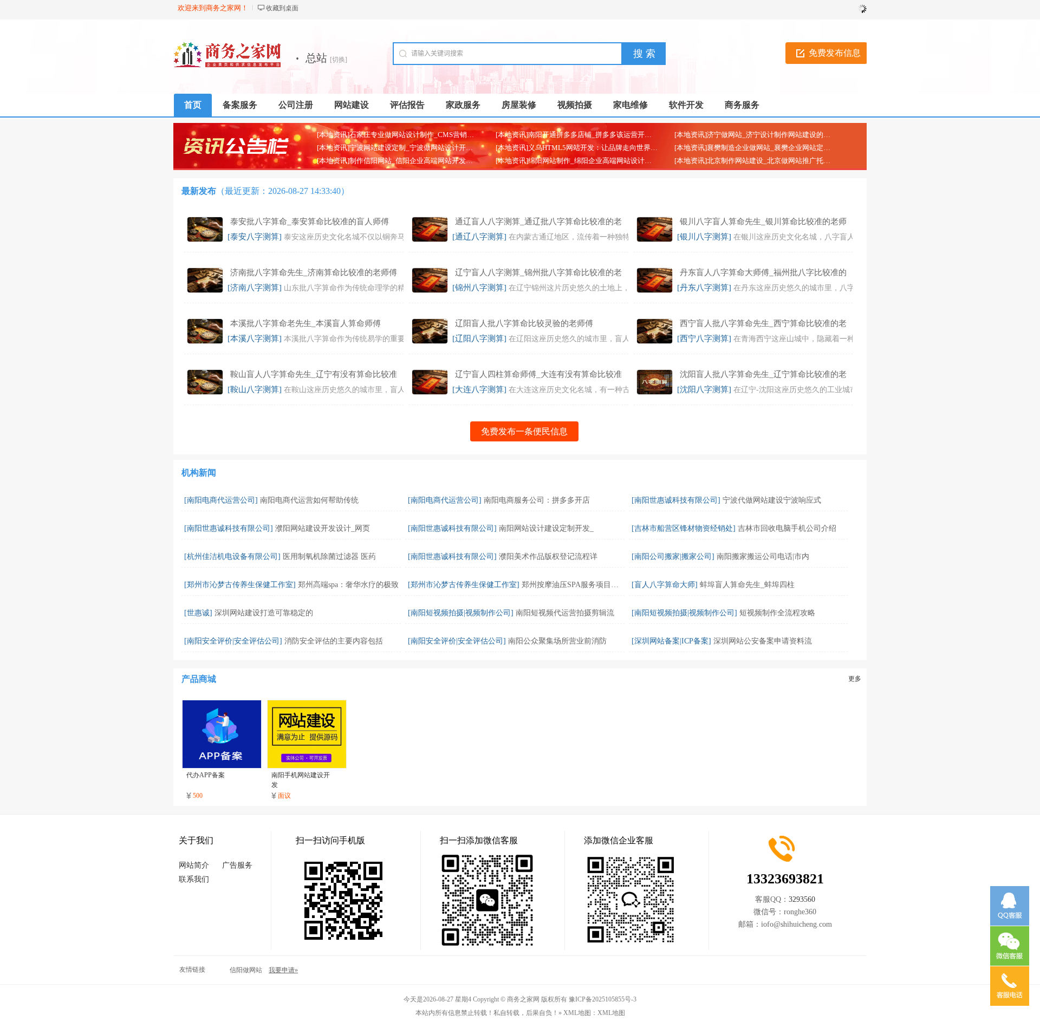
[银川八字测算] (704, 236)
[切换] (338, 59)
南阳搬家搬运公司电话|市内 (763, 556)
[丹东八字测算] (704, 287)
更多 (854, 678)
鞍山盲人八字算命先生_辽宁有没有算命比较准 (313, 374)
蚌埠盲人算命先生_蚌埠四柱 (747, 585)
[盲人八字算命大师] (665, 585)
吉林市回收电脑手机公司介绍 (787, 528)
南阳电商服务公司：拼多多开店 (537, 500)
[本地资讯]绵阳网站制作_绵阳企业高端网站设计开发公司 (584, 161)
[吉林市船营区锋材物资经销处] (684, 528)
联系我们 (194, 879)
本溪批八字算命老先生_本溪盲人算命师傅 (305, 323)
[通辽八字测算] (479, 236)
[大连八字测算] (479, 389)
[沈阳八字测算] (704, 389)
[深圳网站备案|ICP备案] (671, 641)
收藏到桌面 (282, 8)
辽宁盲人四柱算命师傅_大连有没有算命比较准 (538, 374)
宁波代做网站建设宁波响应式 (772, 500)
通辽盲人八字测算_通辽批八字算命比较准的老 (538, 221)
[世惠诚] (198, 613)
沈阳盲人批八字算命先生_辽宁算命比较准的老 (763, 374)
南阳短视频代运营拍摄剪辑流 (565, 613)
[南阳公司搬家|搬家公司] (673, 556)
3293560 (802, 899)
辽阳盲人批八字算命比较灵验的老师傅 (524, 323)
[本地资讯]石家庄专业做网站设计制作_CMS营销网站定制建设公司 (420, 135)
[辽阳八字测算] (479, 338)
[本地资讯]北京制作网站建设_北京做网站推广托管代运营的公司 (773, 161)
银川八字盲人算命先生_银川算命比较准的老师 (763, 221)
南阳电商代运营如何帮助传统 (309, 500)
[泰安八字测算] (254, 236)
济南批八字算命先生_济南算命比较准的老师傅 (313, 272)
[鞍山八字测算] (254, 389)
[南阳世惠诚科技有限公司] (676, 500)
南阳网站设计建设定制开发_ (546, 528)
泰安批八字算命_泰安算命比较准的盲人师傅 (309, 221)
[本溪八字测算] (254, 338)
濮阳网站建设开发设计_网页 (322, 528)
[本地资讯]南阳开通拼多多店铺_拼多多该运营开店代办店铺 (588, 135)
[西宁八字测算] (704, 338)
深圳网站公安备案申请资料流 (762, 641)
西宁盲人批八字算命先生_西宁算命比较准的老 (763, 323)
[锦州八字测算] (479, 287)
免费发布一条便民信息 (524, 431)
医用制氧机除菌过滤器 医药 (329, 556)
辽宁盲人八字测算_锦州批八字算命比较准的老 (538, 272)
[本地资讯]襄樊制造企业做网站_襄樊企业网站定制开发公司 (766, 148)
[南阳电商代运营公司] (221, 500)
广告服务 (237, 865)
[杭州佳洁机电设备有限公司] (232, 556)
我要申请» (283, 970)
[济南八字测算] (254, 287)
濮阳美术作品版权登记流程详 (548, 556)
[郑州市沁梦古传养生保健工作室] (240, 585)
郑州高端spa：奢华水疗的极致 (348, 585)
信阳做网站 (246, 970)
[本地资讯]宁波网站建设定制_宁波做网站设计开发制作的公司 (412, 148)
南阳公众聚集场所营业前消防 (557, 641)
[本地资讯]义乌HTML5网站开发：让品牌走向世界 (573, 148)
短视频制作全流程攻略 (777, 613)
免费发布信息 (835, 52)
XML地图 (611, 1013)
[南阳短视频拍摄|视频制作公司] (461, 613)
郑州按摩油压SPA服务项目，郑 (574, 585)
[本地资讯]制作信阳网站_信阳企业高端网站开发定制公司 (405, 161)
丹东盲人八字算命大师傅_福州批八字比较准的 (763, 272)
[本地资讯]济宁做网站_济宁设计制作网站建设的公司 (755, 135)
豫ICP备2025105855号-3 (602, 999)
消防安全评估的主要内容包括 (333, 641)
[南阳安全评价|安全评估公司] (233, 641)
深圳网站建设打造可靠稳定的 (263, 613)
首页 (193, 104)
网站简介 (194, 865)
